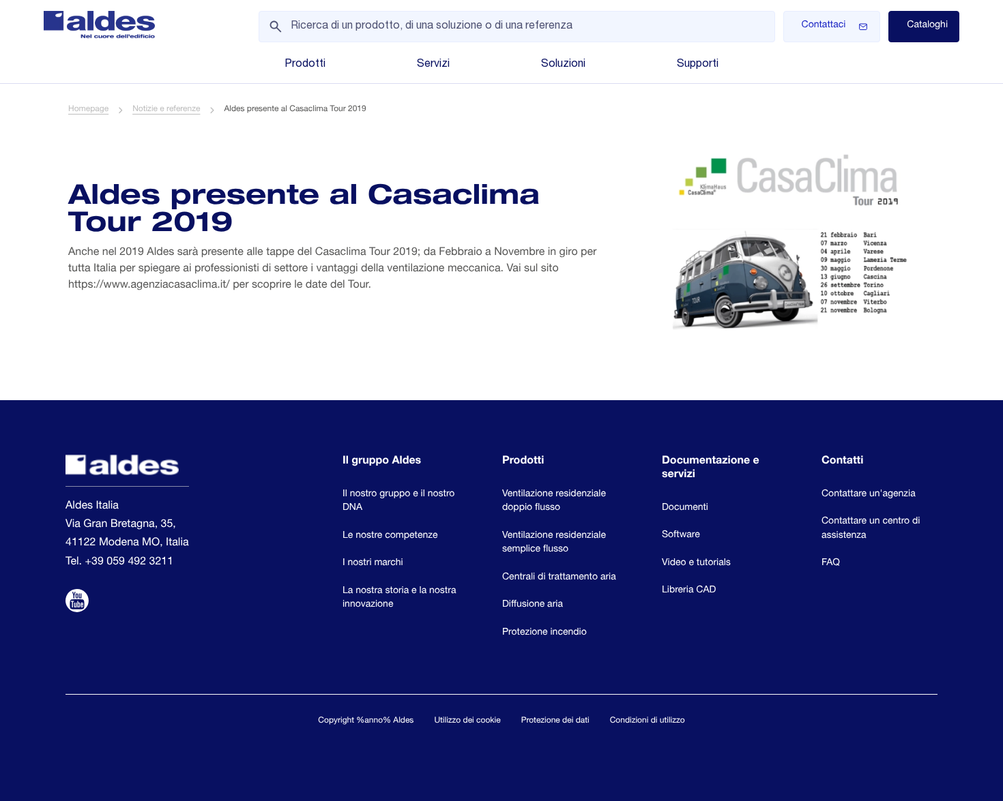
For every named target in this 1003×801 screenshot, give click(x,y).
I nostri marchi (373, 564)
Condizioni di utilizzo (647, 721)
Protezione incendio (544, 633)
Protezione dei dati (555, 721)
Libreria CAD (689, 591)
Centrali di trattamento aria (559, 578)
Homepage (88, 110)
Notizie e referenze (166, 110)
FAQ (831, 564)
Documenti (685, 508)
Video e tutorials (696, 564)
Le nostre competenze (390, 536)
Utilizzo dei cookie (467, 721)
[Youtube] (77, 602)
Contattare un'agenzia (869, 495)
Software (681, 536)
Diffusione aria (532, 605)
